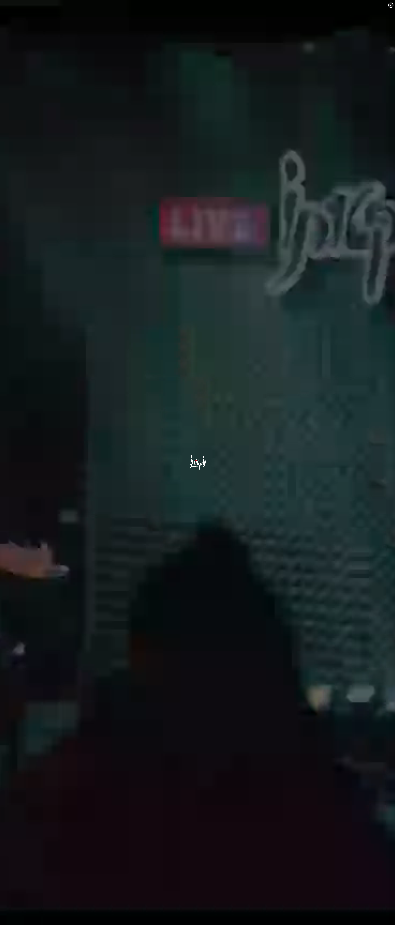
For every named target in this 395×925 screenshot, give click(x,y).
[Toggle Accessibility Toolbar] (390, 5)
